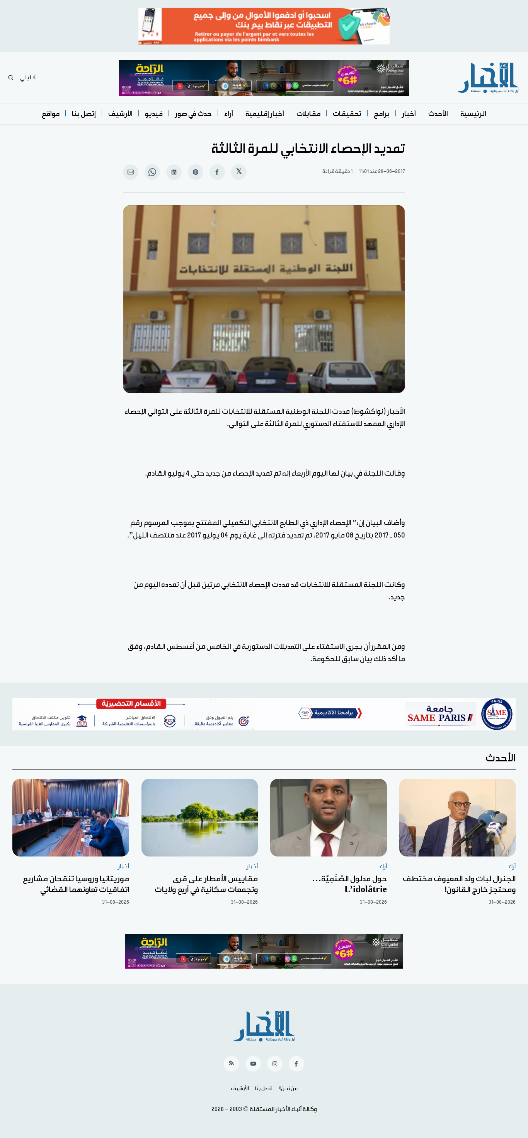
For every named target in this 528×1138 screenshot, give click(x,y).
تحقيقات (347, 114)
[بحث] (11, 78)
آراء (228, 114)
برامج (382, 114)
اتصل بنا (264, 1088)
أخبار (409, 114)
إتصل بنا (84, 114)
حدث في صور (193, 114)
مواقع (51, 114)
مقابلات (308, 114)
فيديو (154, 114)
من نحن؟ (288, 1088)
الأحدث (438, 114)
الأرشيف (120, 114)
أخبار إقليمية (264, 114)
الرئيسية (473, 114)
